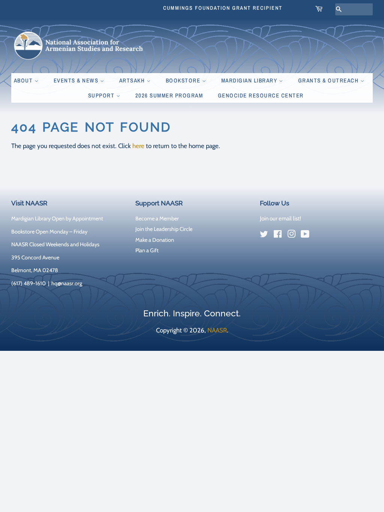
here (138, 146)
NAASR (217, 330)
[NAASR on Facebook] (277, 235)
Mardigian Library (250, 80)
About (24, 80)
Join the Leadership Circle (163, 229)
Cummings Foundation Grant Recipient (222, 7)
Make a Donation (154, 240)
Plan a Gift (147, 250)
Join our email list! (280, 218)
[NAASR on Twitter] (264, 235)
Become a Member (157, 218)
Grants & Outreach (329, 80)
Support (102, 95)
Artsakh (133, 80)
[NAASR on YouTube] (305, 235)
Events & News (77, 80)
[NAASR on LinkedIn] (319, 235)
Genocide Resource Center (261, 95)
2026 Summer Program (169, 95)
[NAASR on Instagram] (291, 235)
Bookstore (184, 80)
